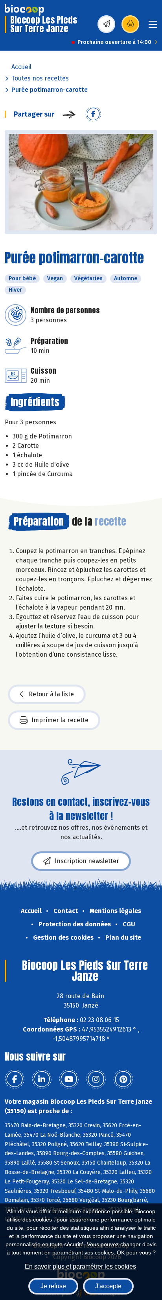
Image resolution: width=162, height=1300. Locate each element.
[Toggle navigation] (153, 27)
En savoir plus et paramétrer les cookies (80, 1266)
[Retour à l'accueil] (24, 10)
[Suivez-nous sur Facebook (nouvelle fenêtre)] (14, 1079)
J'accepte (108, 1286)
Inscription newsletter (87, 861)
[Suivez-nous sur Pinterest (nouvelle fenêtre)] (123, 1079)
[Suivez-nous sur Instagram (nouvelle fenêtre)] (96, 1079)
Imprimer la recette (59, 720)
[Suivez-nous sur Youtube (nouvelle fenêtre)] (69, 1079)
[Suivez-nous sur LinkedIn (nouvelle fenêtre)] (42, 1079)
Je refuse (53, 1286)
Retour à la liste (51, 694)
